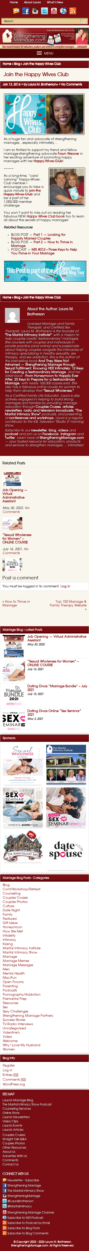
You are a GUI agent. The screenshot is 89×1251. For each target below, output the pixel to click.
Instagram (68, 434)
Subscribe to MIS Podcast (25, 1217)
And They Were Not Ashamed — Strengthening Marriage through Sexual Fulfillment (40, 364)
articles (68, 407)
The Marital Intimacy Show (25, 1190)
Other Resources (14, 1147)
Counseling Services (16, 1108)
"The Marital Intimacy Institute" (28, 335)
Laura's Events (12, 1125)
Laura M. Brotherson (42, 84)
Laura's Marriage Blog (17, 1100)
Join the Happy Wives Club (36, 74)
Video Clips (10, 1121)
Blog (17, 63)
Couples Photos (13, 1143)
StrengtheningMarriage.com (62, 438)
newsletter (39, 430)
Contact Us (10, 1164)
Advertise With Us (14, 1156)
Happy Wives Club (48, 161)
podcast (11, 434)
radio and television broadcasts (48, 410)
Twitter (10, 438)
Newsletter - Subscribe (23, 1180)
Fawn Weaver (68, 153)
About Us (8, 1151)
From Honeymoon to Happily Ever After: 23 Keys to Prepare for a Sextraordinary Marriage (41, 379)
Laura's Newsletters (16, 1117)
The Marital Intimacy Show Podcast (27, 1104)
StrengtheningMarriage (23, 1195)
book (45, 216)
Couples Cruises (48, 407)
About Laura (32, 2)
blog (52, 430)
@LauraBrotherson (20, 1201)
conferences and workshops (31, 418)
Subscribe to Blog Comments (27, 1233)
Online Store (11, 1112)
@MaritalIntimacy (19, 1206)
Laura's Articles (12, 1129)
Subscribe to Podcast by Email (28, 1222)
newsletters (13, 410)
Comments (10, 1160)
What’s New (55, 2)
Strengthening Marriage (24, 1185)
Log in (65, 586)
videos (63, 430)
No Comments (71, 84)
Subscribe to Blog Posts (23, 1228)
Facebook (51, 434)
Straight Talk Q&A (14, 1139)
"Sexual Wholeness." (59, 390)
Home (14, 2)
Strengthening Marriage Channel (30, 1212)
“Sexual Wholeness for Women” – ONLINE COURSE (16, 539)
